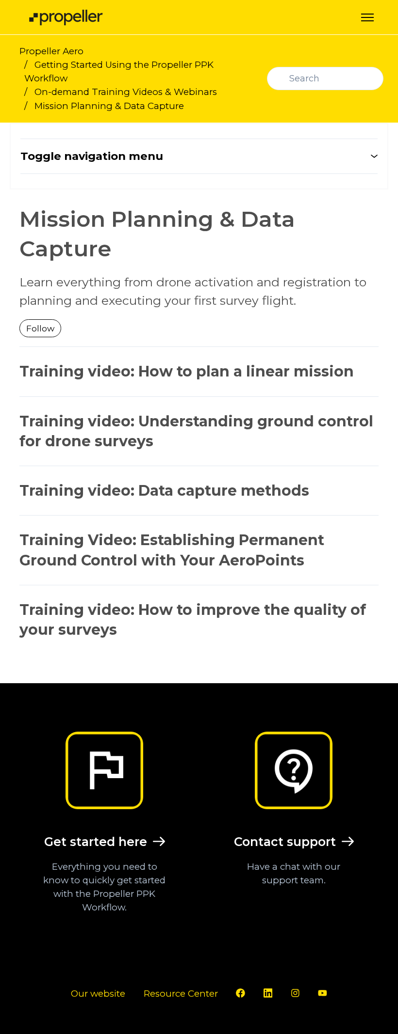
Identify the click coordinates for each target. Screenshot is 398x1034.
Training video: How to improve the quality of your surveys (192, 620)
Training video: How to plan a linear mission (186, 371)
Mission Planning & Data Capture (109, 105)
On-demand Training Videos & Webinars (125, 91)
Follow (40, 328)
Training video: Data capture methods (164, 491)
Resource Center (181, 993)
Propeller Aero (51, 51)
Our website (98, 993)
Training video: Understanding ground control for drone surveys (196, 431)
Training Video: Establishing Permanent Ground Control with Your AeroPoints (171, 550)
